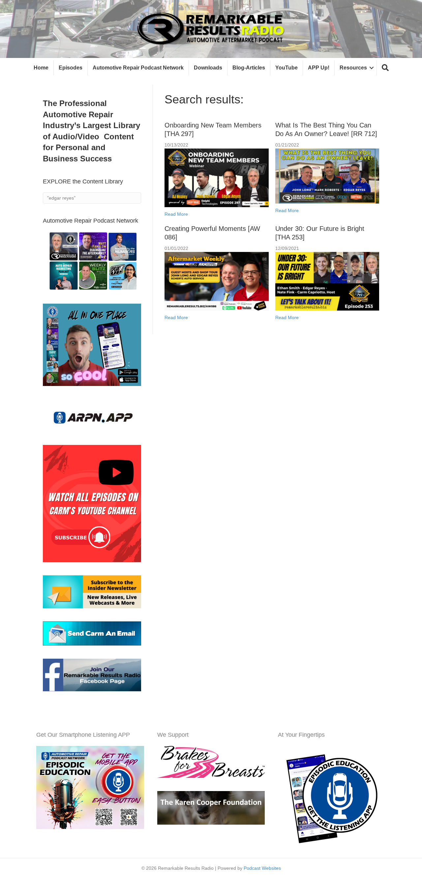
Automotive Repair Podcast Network (138, 67)
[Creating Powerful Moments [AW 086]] (216, 281)
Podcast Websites (262, 868)
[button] (385, 68)
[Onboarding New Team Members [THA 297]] (216, 177)
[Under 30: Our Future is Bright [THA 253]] (327, 281)
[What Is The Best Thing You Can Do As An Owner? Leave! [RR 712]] (327, 175)
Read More (176, 214)
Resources (353, 67)
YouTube (286, 67)
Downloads (208, 67)
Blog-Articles (248, 67)
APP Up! (318, 67)
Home (41, 67)
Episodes (70, 67)
